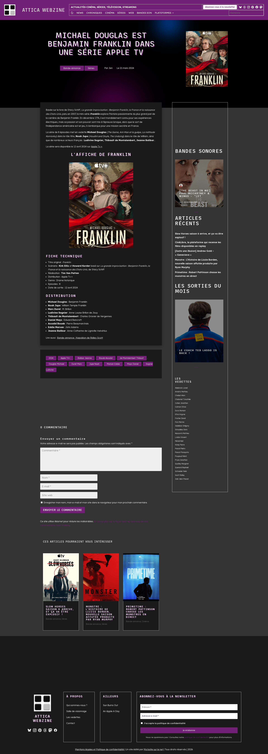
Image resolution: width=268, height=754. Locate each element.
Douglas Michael (56, 364)
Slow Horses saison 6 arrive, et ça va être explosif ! (60, 610)
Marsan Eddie (113, 364)
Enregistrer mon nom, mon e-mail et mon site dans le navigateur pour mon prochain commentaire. (95, 502)
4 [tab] (201, 212)
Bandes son (144, 13)
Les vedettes (73, 717)
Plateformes (163, 13)
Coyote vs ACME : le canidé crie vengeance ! (199, 330)
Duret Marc (76, 364)
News (79, 13)
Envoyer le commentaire (62, 509)
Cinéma (109, 13)
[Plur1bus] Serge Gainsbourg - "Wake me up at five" (199, 183)
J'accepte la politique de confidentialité (164, 723)
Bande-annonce (72, 68)
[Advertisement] (109, 402)
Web (131, 13)
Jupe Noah (94, 364)
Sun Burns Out (110, 705)
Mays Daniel (132, 364)
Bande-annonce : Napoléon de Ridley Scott (80, 337)
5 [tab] (207, 212)
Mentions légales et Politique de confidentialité (99, 749)
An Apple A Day (111, 711)
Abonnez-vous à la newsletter (220, 7)
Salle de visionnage (76, 711)
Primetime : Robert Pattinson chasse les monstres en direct (140, 611)
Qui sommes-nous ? (76, 705)
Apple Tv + (96, 146)
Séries (121, 13)
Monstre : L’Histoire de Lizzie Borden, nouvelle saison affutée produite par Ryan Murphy (100, 613)
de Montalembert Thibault (132, 358)
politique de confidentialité (196, 737)
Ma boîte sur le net (153, 749)
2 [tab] (190, 212)
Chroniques (94, 13)
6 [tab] (213, 212)
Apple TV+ (65, 358)
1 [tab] (185, 212)
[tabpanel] (199, 183)
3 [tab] (196, 212)
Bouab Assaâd (106, 358)
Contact (70, 723)
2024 (51, 358)
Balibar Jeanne (85, 358)
